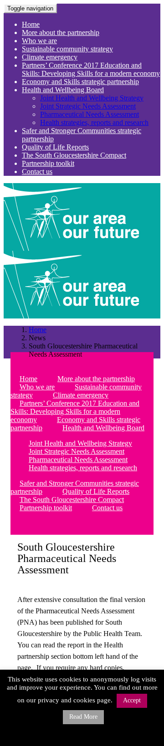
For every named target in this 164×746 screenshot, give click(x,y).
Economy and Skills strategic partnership (80, 81)
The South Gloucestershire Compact (74, 155)
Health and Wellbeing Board (63, 90)
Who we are (39, 41)
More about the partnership (60, 32)
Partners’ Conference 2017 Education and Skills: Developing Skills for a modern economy (91, 69)
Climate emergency (49, 57)
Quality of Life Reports (55, 147)
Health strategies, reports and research (94, 122)
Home (31, 24)
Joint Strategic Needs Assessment (88, 106)
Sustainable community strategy (67, 49)
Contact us (37, 171)
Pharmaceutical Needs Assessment (89, 114)
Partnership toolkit (48, 163)
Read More (83, 716)
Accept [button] (132, 700)
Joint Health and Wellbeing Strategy (92, 98)
